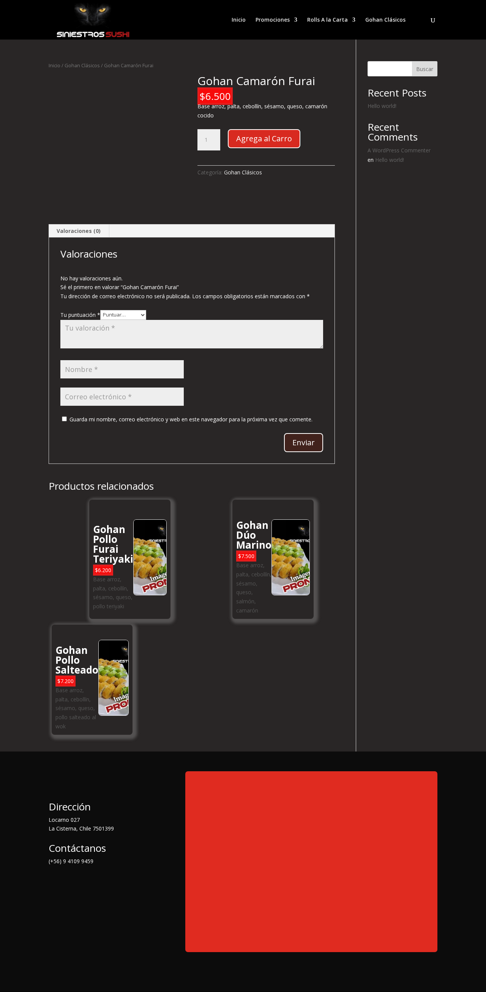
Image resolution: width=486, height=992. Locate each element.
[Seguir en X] (70, 882)
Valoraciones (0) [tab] (79, 230)
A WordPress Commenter (399, 150)
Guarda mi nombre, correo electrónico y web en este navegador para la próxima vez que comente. (190, 419)
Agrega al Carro (264, 138)
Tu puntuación (80, 314)
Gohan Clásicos (385, 20)
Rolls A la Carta (327, 20)
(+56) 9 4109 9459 (71, 861)
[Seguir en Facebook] (55, 882)
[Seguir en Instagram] (85, 882)
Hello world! (382, 105)
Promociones (273, 20)
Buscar (424, 69)
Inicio (239, 20)
